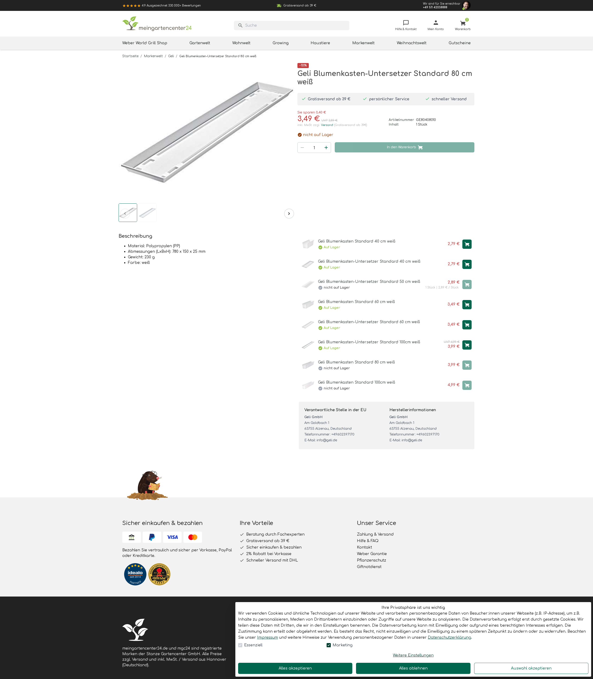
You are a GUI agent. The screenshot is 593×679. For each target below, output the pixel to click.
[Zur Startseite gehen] (157, 23)
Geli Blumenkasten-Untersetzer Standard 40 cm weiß (369, 261)
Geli (171, 56)
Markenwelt (153, 56)
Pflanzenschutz (371, 560)
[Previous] (125, 213)
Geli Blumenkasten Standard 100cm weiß (356, 382)
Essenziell (253, 645)
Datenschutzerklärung (449, 637)
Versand (327, 125)
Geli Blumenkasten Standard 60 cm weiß (356, 302)
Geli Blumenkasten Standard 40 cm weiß (356, 241)
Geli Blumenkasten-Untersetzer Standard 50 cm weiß (369, 282)
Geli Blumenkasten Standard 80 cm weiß (356, 362)
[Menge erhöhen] (326, 147)
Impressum (267, 637)
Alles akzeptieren (295, 668)
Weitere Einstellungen (413, 655)
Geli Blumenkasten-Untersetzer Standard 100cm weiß (369, 342)
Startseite (130, 56)
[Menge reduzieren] (302, 147)
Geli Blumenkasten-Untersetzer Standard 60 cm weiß (369, 322)
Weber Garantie (372, 554)
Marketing (343, 645)
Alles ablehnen (413, 668)
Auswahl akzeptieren (531, 668)
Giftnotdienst (369, 567)
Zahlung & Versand (375, 534)
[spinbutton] (314, 148)
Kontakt (364, 547)
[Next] (289, 213)
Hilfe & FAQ (368, 541)
